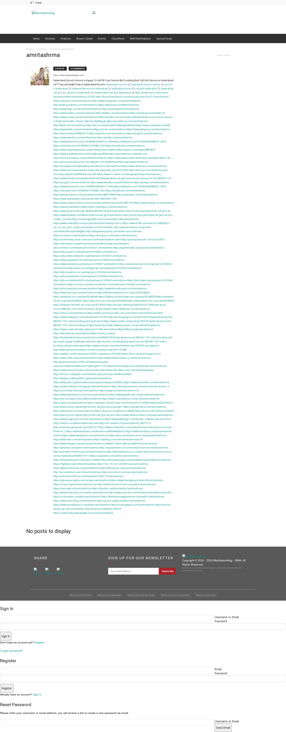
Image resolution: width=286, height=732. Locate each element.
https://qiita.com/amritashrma (69, 402)
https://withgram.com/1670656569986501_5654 (139, 141)
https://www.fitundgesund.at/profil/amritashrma (136, 480)
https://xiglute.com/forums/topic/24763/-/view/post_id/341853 (87, 353)
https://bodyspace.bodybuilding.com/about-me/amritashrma (87, 166)
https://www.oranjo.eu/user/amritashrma (75, 117)
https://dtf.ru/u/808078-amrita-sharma (136, 443)
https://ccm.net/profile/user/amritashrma (75, 390)
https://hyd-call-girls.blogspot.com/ (141, 353)
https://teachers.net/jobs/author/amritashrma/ (117, 488)
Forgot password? (11, 651)
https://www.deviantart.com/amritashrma (146, 382)
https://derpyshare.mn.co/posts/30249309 (150, 300)
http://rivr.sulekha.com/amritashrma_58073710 (125, 423)
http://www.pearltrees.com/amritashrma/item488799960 (84, 194)
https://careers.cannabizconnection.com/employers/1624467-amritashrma (109, 284)
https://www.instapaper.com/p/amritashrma (116, 100)
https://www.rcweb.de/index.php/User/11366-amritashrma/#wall (88, 329)
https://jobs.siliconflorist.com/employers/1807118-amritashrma (88, 476)
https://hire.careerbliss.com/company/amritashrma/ (138, 435)
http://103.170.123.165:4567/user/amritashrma (122, 464)
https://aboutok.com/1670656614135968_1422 (79, 145)
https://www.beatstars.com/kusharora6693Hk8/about (95, 431)
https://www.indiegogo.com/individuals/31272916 (80, 317)
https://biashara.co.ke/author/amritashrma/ (113, 235)
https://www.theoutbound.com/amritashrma (122, 288)
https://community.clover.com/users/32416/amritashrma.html (87, 239)
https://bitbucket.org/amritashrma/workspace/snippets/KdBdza (88, 382)
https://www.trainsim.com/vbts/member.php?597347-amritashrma (122, 345)
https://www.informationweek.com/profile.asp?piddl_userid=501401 (90, 170)
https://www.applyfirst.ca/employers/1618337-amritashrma (85, 264)
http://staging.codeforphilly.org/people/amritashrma (82, 378)
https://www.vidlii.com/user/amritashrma (75, 357)
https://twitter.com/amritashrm (112, 113)
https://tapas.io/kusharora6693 (153, 125)
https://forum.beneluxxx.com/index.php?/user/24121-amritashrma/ (132, 96)
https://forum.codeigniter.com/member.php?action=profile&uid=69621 (92, 374)
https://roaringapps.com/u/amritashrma (133, 504)
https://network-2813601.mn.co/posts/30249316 (79, 304)
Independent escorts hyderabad (90, 88)
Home (29, 49)
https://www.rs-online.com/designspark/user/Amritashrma (129, 174)
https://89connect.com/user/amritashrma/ (123, 468)
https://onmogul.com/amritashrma (72, 488)
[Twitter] (257, 2)
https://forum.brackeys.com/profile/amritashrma (80, 158)
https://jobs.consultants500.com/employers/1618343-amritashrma (90, 280)
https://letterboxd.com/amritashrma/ (73, 411)
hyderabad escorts (116, 84)
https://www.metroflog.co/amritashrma (74, 500)
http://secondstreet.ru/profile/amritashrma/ (77, 472)
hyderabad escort (122, 88)
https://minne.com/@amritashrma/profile (76, 423)
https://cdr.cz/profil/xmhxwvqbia (136, 370)
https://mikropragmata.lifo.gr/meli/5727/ (75, 427)
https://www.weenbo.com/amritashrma (74, 137)
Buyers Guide (84, 38)
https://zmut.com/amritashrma (70, 313)
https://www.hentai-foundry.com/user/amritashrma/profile (85, 370)
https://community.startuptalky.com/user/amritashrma (83, 513)
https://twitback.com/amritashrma (131, 309)
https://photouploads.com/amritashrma (75, 288)
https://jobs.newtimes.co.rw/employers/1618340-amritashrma (87, 272)
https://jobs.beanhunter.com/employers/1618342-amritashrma (88, 276)
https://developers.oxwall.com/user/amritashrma (80, 243)
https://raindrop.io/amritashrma (147, 113)
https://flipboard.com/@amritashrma (118, 104)
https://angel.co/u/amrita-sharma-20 (119, 390)
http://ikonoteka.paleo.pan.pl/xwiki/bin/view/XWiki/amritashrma (136, 460)
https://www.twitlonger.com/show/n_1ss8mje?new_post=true (138, 419)
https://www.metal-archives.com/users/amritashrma (144, 415)
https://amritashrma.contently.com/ (128, 153)
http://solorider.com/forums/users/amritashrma (79, 451)
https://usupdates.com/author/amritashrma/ (114, 455)
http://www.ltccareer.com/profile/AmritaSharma (134, 325)
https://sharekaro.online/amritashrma (137, 194)
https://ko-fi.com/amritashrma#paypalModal (110, 125)
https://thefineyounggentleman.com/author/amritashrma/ (132, 496)
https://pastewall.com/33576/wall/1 (94, 227)
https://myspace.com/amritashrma (72, 100)
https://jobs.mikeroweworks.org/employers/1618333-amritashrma (89, 255)
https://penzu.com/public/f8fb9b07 (136, 149)
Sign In (37, 694)
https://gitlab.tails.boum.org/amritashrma (76, 468)
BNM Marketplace (140, 38)
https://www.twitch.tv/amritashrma (120, 109)
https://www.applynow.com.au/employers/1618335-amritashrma (89, 260)
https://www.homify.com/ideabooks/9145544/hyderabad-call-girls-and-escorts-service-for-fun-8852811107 (112, 178)
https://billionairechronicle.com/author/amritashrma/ (126, 484)
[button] (255, 38)
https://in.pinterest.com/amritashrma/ (127, 121)
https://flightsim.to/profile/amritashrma (75, 464)
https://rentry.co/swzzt (103, 333)
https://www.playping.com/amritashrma (148, 129)
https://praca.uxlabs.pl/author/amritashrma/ (121, 500)
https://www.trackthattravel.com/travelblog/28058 (80, 153)
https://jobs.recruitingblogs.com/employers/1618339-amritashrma (104, 268)
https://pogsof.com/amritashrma (144, 133)
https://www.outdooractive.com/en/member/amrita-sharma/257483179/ (93, 202)
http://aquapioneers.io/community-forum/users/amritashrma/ (134, 447)
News (36, 38)
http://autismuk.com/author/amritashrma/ (76, 447)
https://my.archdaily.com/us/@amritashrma (77, 398)
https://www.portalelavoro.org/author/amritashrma (81, 504)
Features (66, 38)
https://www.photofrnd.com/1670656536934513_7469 (83, 141)
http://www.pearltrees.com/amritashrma (75, 104)
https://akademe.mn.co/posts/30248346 (75, 296)
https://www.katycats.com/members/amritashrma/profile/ (140, 492)
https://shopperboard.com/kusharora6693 (77, 460)
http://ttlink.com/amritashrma (69, 125)
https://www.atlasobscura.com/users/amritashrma (81, 394)
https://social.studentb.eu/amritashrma (145, 366)
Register (39, 642)
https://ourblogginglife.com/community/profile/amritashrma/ (105, 219)
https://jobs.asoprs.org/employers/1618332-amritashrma (85, 251)
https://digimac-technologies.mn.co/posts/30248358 (127, 296)
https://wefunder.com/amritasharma (73, 439)
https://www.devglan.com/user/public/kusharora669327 (84, 443)
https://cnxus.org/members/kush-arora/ (75, 484)
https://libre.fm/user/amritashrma (71, 333)
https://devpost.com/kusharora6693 (114, 411)
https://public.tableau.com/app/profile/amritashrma (82, 386)
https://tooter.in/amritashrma (110, 129)
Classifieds (118, 38)
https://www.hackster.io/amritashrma (153, 202)
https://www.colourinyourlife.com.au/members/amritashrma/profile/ (125, 313)
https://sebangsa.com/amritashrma (107, 207)
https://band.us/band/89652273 (70, 133)
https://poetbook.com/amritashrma (125, 145)
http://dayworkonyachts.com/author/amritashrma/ (114, 231)
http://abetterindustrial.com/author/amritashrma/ (80, 492)
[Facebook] (244, 2)
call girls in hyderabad (78, 92)
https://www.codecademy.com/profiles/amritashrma (130, 398)
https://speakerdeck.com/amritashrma (144, 406)
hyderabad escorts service (145, 84)
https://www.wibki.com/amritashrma (73, 129)
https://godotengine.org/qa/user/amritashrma (138, 247)
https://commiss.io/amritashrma (71, 235)
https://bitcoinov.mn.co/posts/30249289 (105, 300)
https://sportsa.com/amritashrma (107, 133)
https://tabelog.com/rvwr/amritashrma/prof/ (118, 439)
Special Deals (164, 38)
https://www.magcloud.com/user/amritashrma (78, 419)
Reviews (50, 38)
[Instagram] (250, 2)
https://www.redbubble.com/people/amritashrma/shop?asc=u (87, 223)
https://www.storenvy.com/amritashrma (75, 292)
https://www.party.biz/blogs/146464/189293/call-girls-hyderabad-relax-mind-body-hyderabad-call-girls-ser (112, 211)
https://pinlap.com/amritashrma (114, 137)
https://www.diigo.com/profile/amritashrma (77, 109)
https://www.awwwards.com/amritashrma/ (85, 435)
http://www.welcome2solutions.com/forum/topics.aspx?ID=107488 (89, 349)
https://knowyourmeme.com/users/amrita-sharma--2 (140, 386)
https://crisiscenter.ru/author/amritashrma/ (77, 496)
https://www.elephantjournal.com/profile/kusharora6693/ (84, 149)
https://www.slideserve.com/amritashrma (144, 166)
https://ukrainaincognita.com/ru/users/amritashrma (81, 480)
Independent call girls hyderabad (112, 92)
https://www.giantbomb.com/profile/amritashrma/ (136, 394)
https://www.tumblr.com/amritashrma (74, 113)
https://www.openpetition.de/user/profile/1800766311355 (85, 198)
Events (102, 38)
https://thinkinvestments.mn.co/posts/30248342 (123, 292)
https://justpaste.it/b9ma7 (139, 329)
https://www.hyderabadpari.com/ (68, 75)
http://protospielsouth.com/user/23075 (143, 239)
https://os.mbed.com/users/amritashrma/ (125, 472)
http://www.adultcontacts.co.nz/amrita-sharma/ (124, 357)
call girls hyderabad (146, 88)
